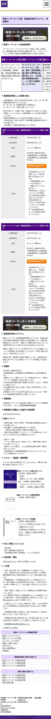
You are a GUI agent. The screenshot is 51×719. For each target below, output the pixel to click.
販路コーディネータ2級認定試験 (13, 678)
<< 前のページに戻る (10, 628)
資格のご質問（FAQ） (10, 643)
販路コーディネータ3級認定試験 (13, 675)
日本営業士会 (4, 709)
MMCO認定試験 (8, 683)
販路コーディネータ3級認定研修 (13, 660)
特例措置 (5, 651)
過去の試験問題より (9, 648)
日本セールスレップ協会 (8, 708)
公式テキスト (7, 646)
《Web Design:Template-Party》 (25, 718)
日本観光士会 (21, 699)
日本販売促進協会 (6, 711)
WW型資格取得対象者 (28, 405)
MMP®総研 (38, 697)
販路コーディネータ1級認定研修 (13, 665)
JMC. (22, 716)
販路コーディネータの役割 (11, 638)
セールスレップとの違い (11, 641)
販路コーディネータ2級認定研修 (13, 663)
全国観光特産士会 (23, 702)
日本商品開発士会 (6, 705)
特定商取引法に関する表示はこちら (17, 624)
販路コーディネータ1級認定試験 (13, 680)
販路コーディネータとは (11, 636)
